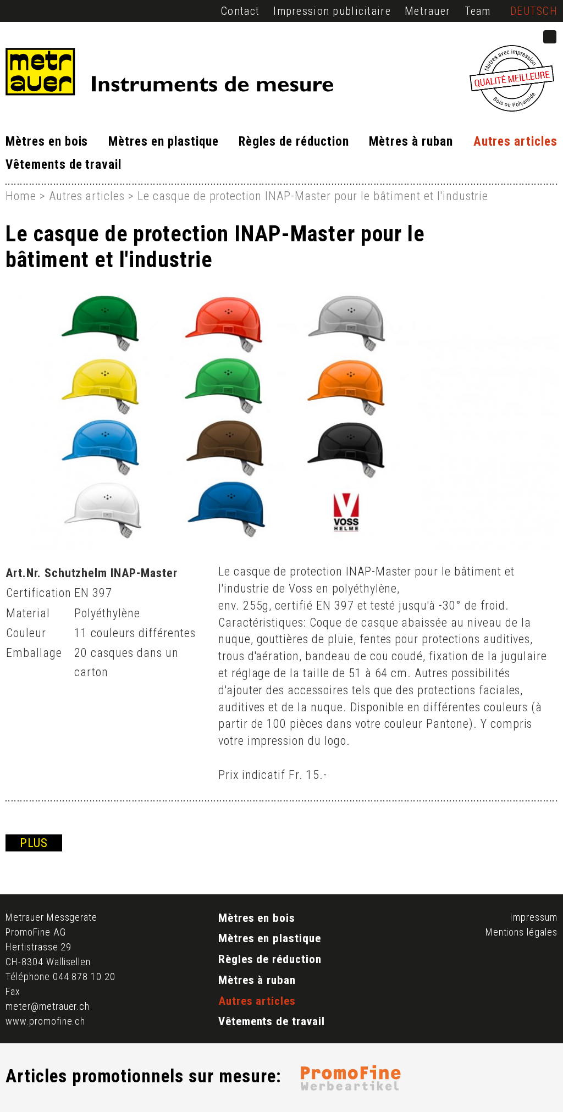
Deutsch (534, 11)
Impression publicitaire (331, 11)
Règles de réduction (294, 141)
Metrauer (427, 11)
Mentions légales (521, 932)
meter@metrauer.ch (47, 1006)
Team (478, 11)
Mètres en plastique (163, 141)
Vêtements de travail (63, 164)
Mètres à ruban (410, 141)
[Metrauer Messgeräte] (160, 74)
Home (20, 196)
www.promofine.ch (45, 1021)
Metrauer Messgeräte (51, 917)
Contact (240, 11)
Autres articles (515, 141)
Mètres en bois (46, 141)
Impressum (534, 917)
